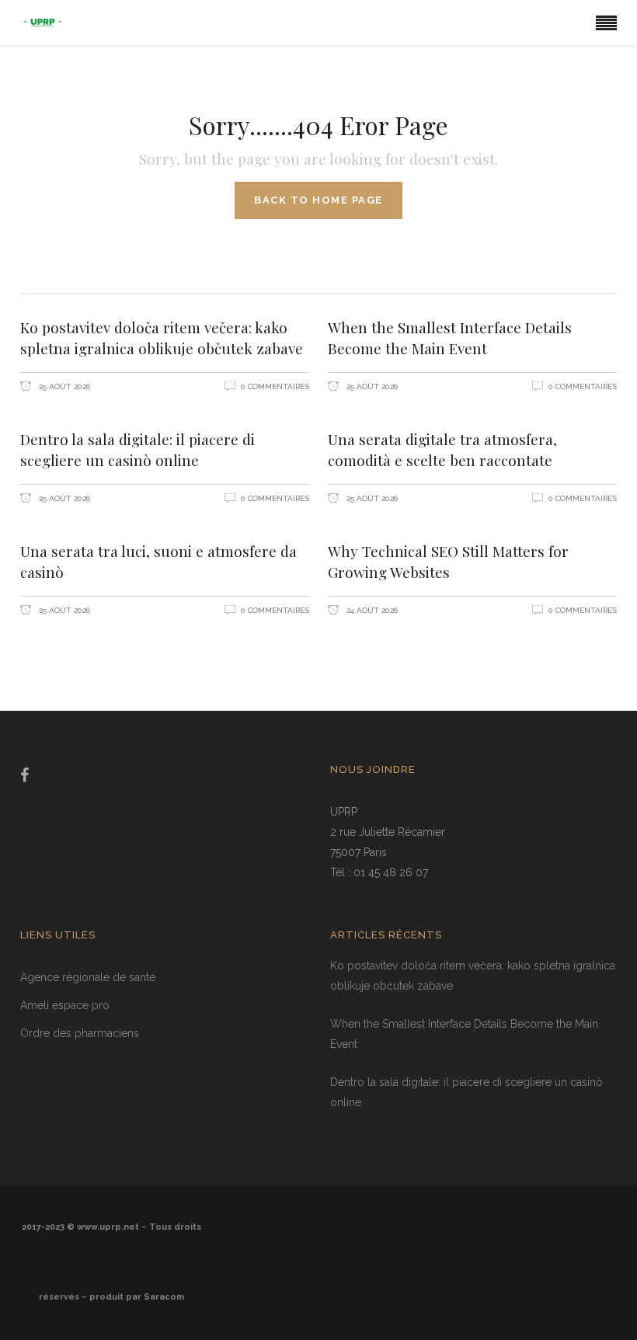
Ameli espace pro (65, 1005)
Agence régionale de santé (87, 977)
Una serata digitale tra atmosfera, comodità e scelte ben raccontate (442, 449)
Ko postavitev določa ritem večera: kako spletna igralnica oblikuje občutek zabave (161, 337)
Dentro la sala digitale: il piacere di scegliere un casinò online (137, 449)
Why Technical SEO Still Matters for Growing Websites (448, 561)
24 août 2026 (371, 610)
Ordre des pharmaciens (79, 1033)
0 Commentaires (275, 386)
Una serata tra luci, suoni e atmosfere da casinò (158, 561)
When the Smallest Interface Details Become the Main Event (450, 337)
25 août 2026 (63, 386)
